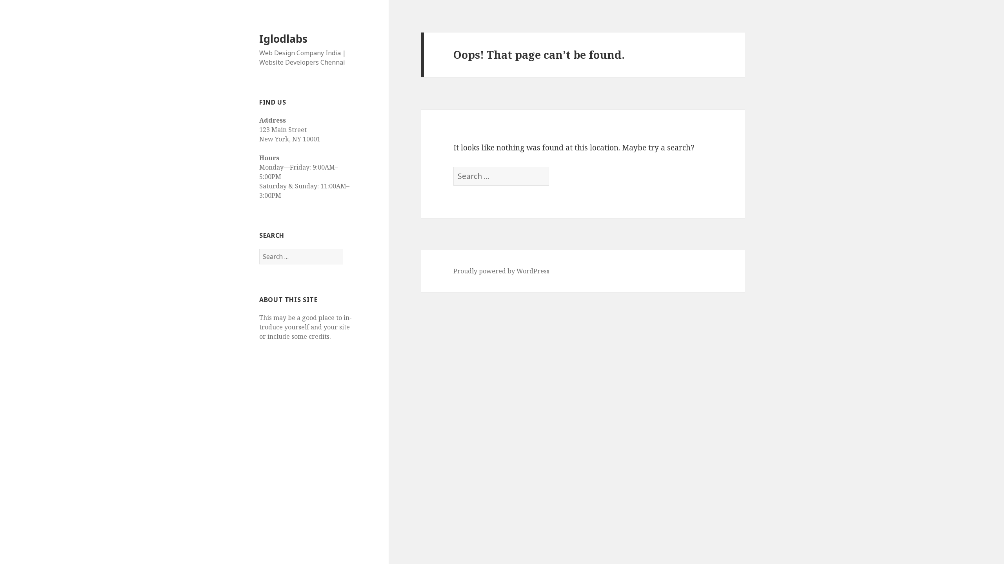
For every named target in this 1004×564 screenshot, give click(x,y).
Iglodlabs (283, 38)
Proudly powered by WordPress (501, 271)
